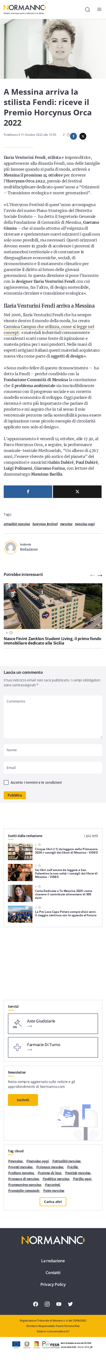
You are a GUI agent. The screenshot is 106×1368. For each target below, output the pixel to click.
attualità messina (17, 524)
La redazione (53, 1260)
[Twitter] (77, 491)
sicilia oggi (83, 1179)
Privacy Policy (53, 1284)
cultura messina (22, 1173)
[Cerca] (87, 10)
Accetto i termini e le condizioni (36, 782)
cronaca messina (50, 1167)
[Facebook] (28, 491)
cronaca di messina (24, 1179)
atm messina (55, 1191)
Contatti (53, 1272)
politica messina (57, 1179)
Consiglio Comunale (24, 1191)
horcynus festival (45, 524)
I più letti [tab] (91, 835)
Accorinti (53, 1185)
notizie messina (78, 1173)
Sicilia (73, 1167)
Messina (66, 524)
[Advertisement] (53, 965)
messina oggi (85, 524)
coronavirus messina (25, 1185)
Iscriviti (23, 1099)
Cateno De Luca (50, 1173)
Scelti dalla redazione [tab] (25, 835)
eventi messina (21, 1167)
